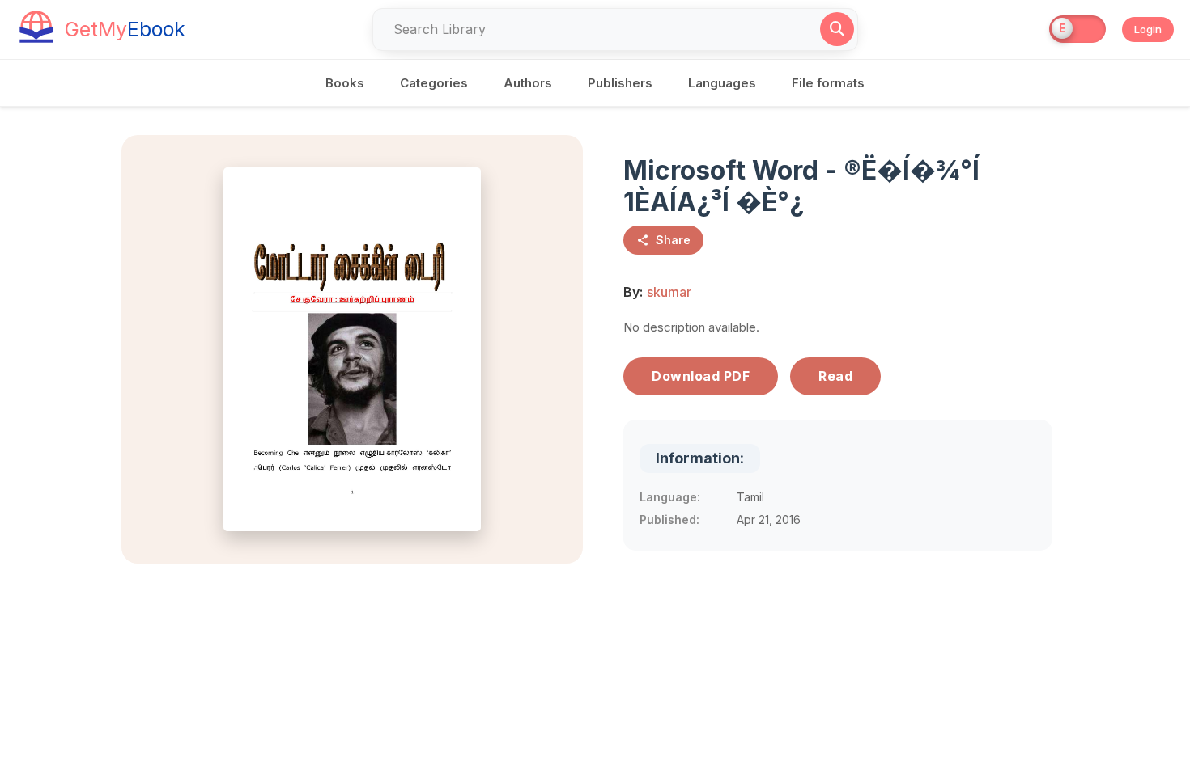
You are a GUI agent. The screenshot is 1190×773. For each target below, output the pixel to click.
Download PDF (701, 376)
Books (344, 83)
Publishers (620, 83)
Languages (722, 83)
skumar (669, 292)
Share (673, 240)
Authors (528, 83)
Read (835, 376)
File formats (828, 83)
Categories (434, 83)
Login (1148, 29)
